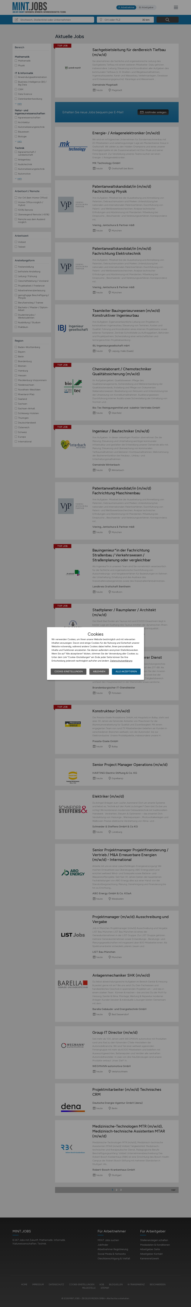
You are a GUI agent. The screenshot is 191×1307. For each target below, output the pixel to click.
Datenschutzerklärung (121, 660)
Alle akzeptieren (126, 671)
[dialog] (95, 653)
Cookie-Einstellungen (68, 671)
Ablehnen (99, 671)
